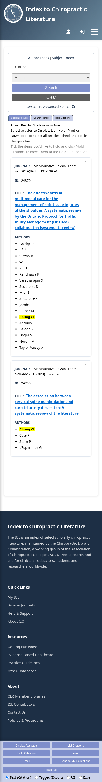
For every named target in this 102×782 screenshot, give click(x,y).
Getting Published (22, 646)
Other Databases (22, 670)
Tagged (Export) (50, 777)
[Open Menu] (94, 31)
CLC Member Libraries (26, 696)
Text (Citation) (20, 777)
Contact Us (17, 712)
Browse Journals (21, 605)
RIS (72, 777)
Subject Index (63, 57)
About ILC (16, 621)
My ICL (13, 597)
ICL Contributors (21, 704)
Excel (86, 777)
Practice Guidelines (24, 662)
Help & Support (20, 613)
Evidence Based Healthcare (30, 654)
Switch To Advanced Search (49, 106)
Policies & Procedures (26, 720)
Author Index (38, 57)
